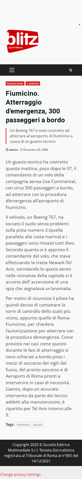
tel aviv (38, 425)
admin (13, 150)
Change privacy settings (20, 474)
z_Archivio (33, 83)
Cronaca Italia (15, 83)
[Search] (70, 70)
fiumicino (23, 425)
